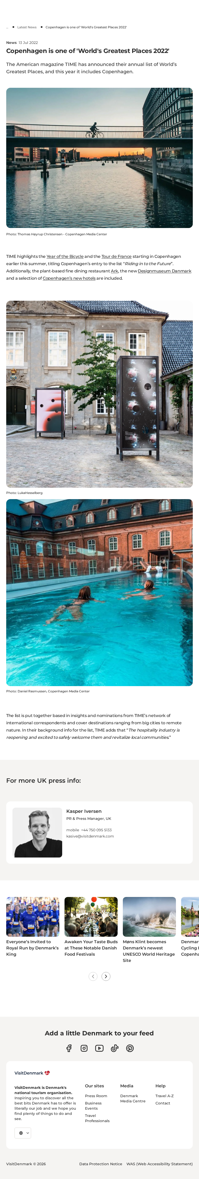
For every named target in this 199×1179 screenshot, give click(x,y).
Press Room (96, 1096)
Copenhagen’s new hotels (69, 278)
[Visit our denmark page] (68, 1048)
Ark (114, 271)
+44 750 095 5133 (96, 830)
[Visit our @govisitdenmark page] (114, 1048)
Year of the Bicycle (65, 256)
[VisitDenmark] (32, 1073)
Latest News (27, 27)
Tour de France (117, 256)
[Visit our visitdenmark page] (99, 1048)
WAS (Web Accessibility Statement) (159, 1164)
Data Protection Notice (100, 1164)
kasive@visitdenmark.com (90, 836)
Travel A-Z (164, 1096)
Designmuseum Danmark (164, 271)
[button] (90, 823)
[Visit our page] (84, 1048)
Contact (162, 1103)
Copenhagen (117, 72)
